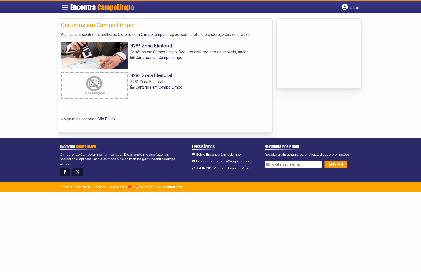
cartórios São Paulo (98, 119)
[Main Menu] (65, 7)
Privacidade (82, 187)
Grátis (246, 168)
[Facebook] (65, 172)
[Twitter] (77, 172)
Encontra (102, 7)
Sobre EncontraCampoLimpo (218, 154)
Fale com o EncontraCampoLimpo (222, 161)
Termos (64, 187)
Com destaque (225, 168)
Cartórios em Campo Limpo (141, 34)
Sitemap (99, 187)
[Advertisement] (315, 53)
